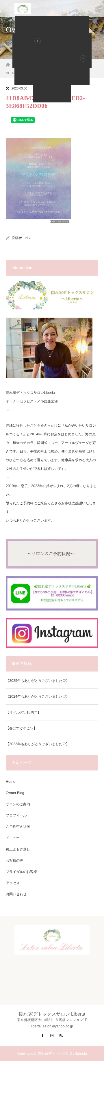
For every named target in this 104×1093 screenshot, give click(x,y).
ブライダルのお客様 (21, 872)
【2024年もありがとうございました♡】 (37, 697)
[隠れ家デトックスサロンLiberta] (52, 949)
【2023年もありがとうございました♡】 (37, 744)
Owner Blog (52, 93)
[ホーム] (8, 63)
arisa (27, 238)
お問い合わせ (69, 76)
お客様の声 (73, 59)
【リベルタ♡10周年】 (23, 712)
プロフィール (33, 59)
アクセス (31, 76)
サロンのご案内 (66, 24)
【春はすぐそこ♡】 (21, 728)
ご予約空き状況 (69, 42)
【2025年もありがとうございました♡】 (37, 681)
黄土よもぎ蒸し (18, 849)
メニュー (13, 838)
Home (29, 24)
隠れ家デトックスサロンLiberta (62, 1054)
